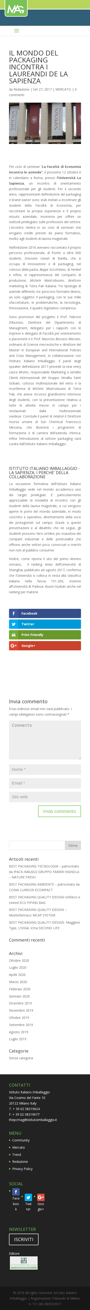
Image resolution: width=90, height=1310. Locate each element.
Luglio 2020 (17, 967)
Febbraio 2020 (19, 989)
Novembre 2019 (21, 1010)
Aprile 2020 (17, 974)
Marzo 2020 (18, 982)
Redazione (21, 89)
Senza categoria (21, 1058)
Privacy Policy (22, 1169)
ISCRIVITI (23, 1239)
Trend (16, 1154)
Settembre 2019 (21, 1025)
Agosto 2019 (18, 1032)
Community (21, 1140)
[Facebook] (16, 1192)
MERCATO (63, 89)
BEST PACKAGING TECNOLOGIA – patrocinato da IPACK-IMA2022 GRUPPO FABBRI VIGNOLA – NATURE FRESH (44, 872)
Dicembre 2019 (20, 1003)
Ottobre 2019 (19, 1017)
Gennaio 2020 (19, 996)
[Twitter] (28, 1197)
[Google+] (41, 1197)
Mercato (18, 1147)
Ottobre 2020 (19, 960)
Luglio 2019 (17, 1039)
